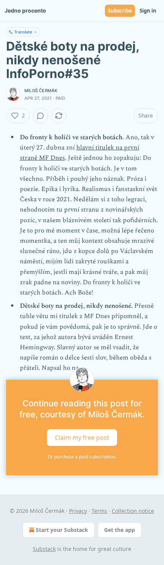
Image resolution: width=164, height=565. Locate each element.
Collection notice (133, 510)
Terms (99, 510)
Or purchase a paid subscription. (82, 457)
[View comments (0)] (40, 115)
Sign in (148, 10)
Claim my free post (82, 437)
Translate (23, 32)
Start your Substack (62, 529)
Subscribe (120, 10)
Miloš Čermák (40, 90)
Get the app (119, 529)
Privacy (78, 510)
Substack (44, 548)
